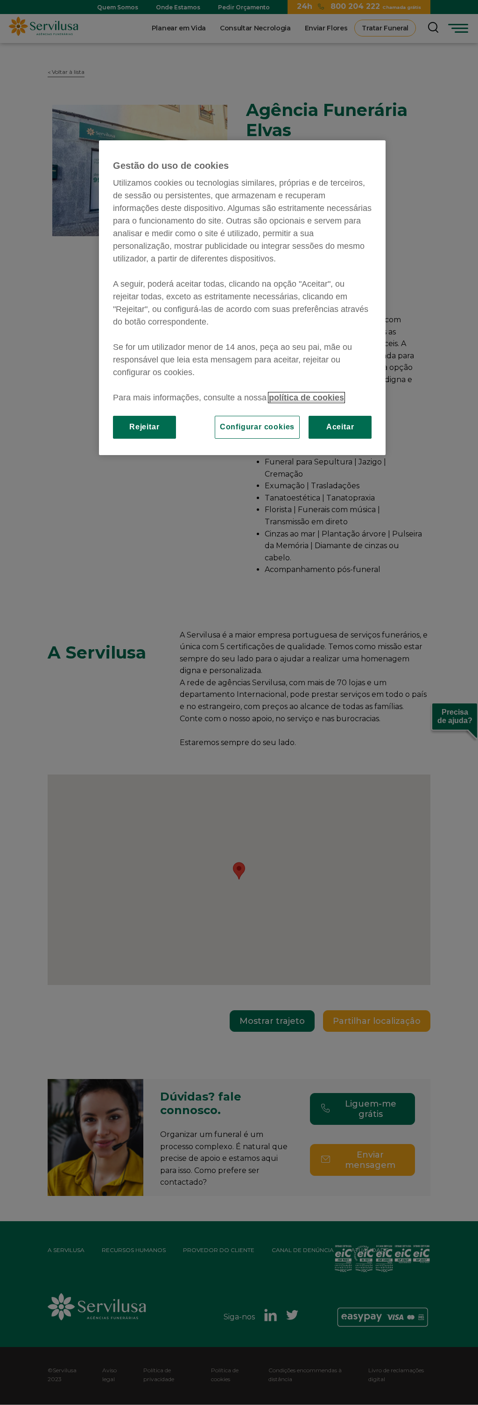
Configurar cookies (257, 427)
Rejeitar (144, 427)
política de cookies (306, 397)
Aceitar (340, 427)
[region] (242, 297)
